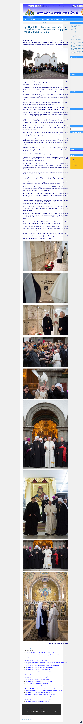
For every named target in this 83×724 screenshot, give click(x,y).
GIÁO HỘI (44, 22)
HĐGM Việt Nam (76, 159)
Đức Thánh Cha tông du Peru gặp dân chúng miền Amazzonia (37, 679)
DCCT (74, 163)
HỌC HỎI (53, 19)
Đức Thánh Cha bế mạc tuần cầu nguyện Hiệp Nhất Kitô (36, 660)
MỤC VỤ (43, 19)
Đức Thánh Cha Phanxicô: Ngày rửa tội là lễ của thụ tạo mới (37, 701)
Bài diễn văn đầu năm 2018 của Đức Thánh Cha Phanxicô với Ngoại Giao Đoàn (40, 696)
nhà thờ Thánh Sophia (47, 648)
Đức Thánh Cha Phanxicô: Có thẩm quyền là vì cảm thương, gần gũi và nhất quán (41, 697)
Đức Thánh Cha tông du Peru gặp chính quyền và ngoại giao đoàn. (38, 681)
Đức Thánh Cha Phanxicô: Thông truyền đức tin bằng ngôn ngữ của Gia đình (40, 694)
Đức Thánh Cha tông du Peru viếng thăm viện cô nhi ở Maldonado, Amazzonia (40, 677)
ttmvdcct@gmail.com (56, 711)
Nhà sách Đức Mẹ (76, 165)
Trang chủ (25, 19)
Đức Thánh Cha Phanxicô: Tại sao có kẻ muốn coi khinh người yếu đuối (39, 699)
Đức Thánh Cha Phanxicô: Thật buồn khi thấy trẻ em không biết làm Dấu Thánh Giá (41, 658)
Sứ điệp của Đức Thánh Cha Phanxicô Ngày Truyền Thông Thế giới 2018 (39, 652)
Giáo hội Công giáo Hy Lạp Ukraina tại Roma (34, 648)
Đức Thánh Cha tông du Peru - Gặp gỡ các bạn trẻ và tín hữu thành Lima (39, 667)
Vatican (74, 157)
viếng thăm (54, 648)
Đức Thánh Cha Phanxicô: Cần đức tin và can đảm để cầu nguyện (38, 692)
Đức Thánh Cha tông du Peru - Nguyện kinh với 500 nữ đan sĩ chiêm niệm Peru (41, 671)
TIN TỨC (48, 19)
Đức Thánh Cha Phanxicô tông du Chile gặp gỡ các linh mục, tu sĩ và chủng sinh (41, 686)
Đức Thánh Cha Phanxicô (62, 648)
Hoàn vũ (48, 22)
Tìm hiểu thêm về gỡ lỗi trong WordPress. (30, 719)
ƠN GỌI (57, 19)
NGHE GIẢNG (32, 19)
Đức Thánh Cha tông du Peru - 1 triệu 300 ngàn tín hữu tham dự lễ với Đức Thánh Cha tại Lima (44, 665)
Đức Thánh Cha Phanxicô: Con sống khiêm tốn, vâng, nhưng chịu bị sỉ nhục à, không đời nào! (43, 654)
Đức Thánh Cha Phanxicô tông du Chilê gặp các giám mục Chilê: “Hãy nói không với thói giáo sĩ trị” (44, 685)
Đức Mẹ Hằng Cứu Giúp (77, 166)
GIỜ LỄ (61, 19)
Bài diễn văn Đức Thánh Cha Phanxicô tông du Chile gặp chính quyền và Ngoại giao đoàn (43, 688)
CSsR (74, 161)
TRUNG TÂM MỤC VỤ (33, 22)
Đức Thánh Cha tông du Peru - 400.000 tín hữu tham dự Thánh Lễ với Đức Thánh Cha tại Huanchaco (45, 675)
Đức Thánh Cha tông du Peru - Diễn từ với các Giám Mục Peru (37, 669)
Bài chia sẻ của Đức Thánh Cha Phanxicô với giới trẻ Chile (36, 683)
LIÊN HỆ (65, 19)
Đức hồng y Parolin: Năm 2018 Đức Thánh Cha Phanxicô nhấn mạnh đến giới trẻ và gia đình (43, 690)
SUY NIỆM (38, 19)
